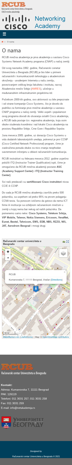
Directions (56, 279)
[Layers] (63, 253)
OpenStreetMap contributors (55, 336)
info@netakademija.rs (22, 408)
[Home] (2, 42)
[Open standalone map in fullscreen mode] (68, 242)
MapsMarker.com (11, 336)
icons (30, 336)
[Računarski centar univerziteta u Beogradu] (36, 289)
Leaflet (24, 336)
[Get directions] (64, 242)
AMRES (36, 88)
